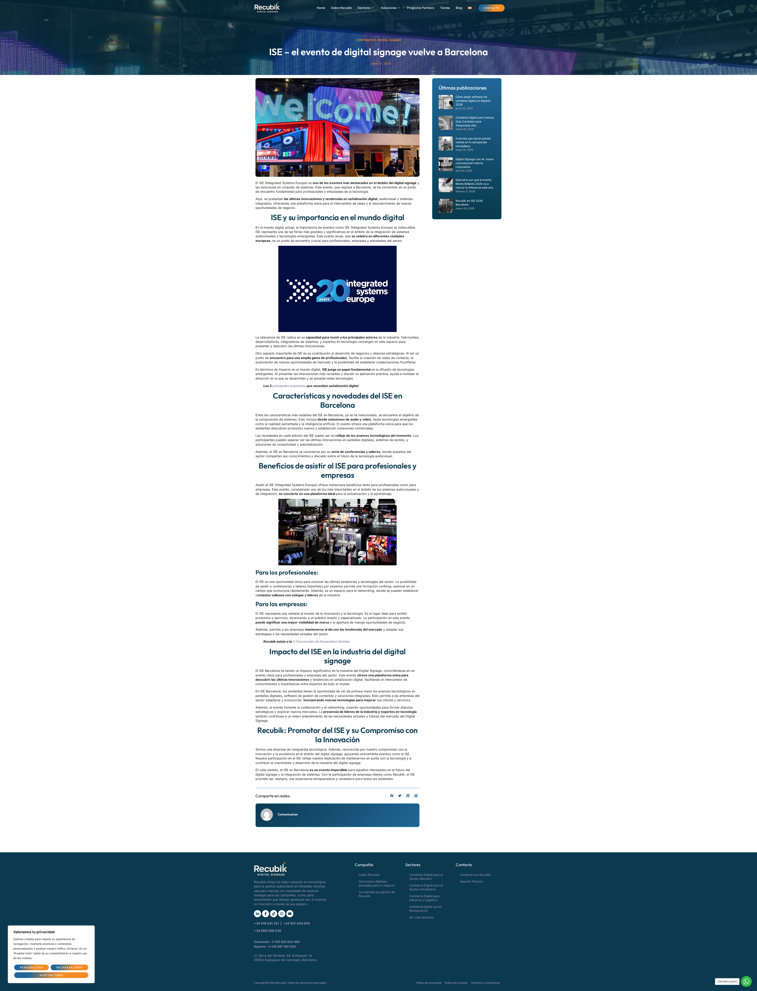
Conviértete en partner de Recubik (377, 894)
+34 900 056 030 (267, 931)
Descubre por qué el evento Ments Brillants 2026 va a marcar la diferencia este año (474, 183)
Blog (459, 8)
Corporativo (366, 40)
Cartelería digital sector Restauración (425, 908)
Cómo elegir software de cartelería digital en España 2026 (473, 100)
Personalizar (31, 967)
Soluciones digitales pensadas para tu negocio (377, 883)
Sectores (364, 8)
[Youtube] (289, 913)
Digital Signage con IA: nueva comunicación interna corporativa (475, 162)
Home (321, 8)
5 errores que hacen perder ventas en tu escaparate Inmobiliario (473, 142)
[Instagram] (281, 913)
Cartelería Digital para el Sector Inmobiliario (426, 887)
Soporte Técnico (471, 881)
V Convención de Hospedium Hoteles (321, 641)
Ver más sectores (421, 917)
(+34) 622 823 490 (286, 942)
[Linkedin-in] (257, 913)
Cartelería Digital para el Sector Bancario (426, 877)
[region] (51, 954)
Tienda (445, 8)
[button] (391, 795)
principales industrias (289, 386)
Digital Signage (389, 40)
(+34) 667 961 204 (282, 946)
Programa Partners (420, 8)
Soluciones (389, 8)
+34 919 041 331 (267, 923)
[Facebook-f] (265, 913)
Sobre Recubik (341, 8)
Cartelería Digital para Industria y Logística (424, 898)
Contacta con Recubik (475, 875)
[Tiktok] (273, 913)
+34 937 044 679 (296, 923)
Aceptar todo (51, 975)
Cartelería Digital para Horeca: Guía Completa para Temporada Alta (475, 121)
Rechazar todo (69, 967)
